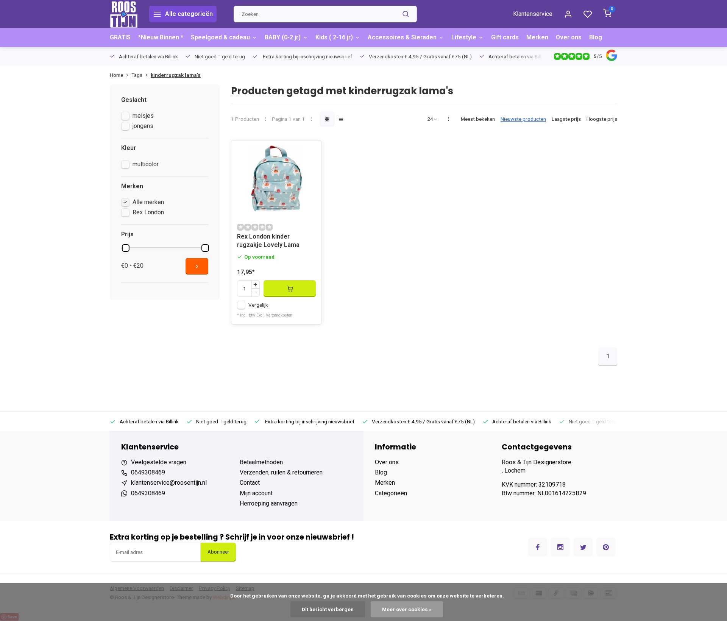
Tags (136, 75)
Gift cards (505, 37)
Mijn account (256, 493)
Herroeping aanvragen (269, 503)
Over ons (569, 37)
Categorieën (391, 493)
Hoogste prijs (602, 119)
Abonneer (218, 552)
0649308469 (148, 472)
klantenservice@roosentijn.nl (169, 482)
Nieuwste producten (523, 119)
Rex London (148, 212)
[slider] (125, 248)
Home (116, 75)
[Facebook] (537, 547)
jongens (143, 126)
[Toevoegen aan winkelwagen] (290, 288)
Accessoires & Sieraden (402, 37)
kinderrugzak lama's (176, 75)
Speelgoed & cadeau (220, 37)
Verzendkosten (279, 315)
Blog (595, 37)
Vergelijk (258, 305)
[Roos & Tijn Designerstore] (124, 14)
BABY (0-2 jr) (283, 37)
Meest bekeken (478, 119)
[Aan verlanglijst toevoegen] (310, 151)
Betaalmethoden (261, 462)
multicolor (146, 164)
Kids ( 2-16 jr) (334, 37)
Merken (537, 37)
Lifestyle (463, 37)
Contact (250, 482)
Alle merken (148, 202)
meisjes (143, 115)
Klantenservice (532, 13)
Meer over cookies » (407, 609)
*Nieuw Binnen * (160, 37)
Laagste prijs (566, 119)
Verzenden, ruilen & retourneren (281, 472)
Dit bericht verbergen (328, 609)
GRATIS (120, 37)
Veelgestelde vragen (158, 462)
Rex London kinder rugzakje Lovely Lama (268, 240)
